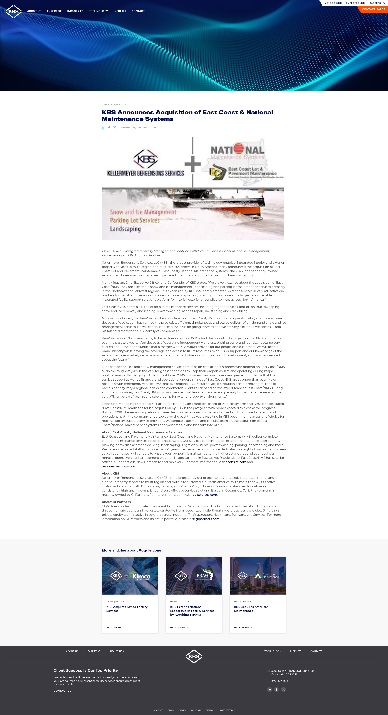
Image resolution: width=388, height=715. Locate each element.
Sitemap (209, 710)
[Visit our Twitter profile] (283, 689)
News (105, 104)
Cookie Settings (226, 710)
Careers (375, 3)
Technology (98, 11)
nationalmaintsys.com (119, 466)
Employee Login (356, 3)
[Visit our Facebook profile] (276, 689)
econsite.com (236, 462)
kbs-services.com (204, 495)
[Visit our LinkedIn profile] (269, 689)
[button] (384, 3)
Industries (75, 11)
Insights (120, 11)
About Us (34, 11)
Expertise (54, 11)
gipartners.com (207, 519)
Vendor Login (334, 3)
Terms (171, 710)
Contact (138, 11)
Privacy (182, 710)
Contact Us (63, 690)
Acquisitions (119, 104)
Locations (196, 710)
